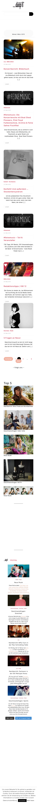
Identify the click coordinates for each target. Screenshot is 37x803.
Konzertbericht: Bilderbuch (16, 69)
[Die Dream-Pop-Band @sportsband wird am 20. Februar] (18, 700)
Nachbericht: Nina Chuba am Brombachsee (18, 406)
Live (5, 61)
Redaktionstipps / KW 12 (15, 286)
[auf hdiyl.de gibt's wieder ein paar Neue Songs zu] (18, 579)
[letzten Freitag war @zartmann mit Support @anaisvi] (18, 670)
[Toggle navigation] (3, 18)
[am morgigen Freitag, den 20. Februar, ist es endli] (18, 609)
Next (18, 361)
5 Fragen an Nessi (12, 338)
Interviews (6, 330)
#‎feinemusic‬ (7, 107)
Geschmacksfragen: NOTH (13, 482)
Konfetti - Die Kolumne (9, 181)
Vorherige (8, 359)
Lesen (7, 84)
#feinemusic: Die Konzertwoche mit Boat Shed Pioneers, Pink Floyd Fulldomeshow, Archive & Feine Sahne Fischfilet (18, 120)
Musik (11, 330)
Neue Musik (8, 455)
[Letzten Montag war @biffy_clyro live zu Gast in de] (18, 640)
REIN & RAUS (10, 61)
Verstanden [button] (22, 800)
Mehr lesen (30, 800)
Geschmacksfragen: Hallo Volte (14, 431)
